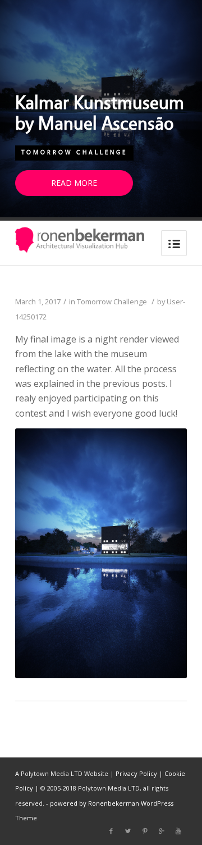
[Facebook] (111, 831)
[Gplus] (161, 831)
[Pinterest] (144, 831)
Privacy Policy (136, 773)
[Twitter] (128, 831)
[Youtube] (178, 831)
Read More (74, 182)
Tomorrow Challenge (74, 152)
